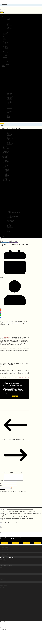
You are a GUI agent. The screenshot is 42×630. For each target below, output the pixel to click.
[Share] (14, 317)
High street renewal (9, 108)
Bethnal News (7, 242)
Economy (8, 133)
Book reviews (8, 117)
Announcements (9, 101)
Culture (3, 37)
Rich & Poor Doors (9, 28)
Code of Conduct (2, 583)
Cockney (6, 60)
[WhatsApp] (14, 315)
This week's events (9, 93)
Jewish (6, 160)
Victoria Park (5, 178)
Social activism (9, 224)
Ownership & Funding (2, 577)
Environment (8, 19)
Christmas (4, 34)
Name (1, 481)
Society (4, 38)
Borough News (11, 242)
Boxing (6, 50)
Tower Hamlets (16, 242)
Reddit (1, 570)
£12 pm (26, 542)
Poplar (4, 51)
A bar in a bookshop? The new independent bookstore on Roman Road (13, 439)
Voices (8, 228)
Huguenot (6, 49)
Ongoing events (9, 211)
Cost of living (8, 24)
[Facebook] (14, 311)
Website (1, 485)
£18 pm (37, 542)
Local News (6, 42)
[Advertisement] (14, 330)
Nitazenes (8, 142)
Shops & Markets (5, 32)
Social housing (7, 54)
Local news (6, 52)
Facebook (1, 567)
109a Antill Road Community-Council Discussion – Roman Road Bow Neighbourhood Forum (22, 526)
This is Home (8, 112)
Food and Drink (9, 215)
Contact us (1, 579)
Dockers (6, 55)
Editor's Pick (5, 33)
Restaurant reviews (6, 151)
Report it (3, 120)
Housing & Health (9, 18)
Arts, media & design (10, 219)
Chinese (6, 56)
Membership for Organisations (3, 559)
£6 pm (16, 542)
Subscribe (1, 11)
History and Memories (6, 155)
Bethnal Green (5, 46)
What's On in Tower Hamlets (5, 547)
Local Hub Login (4, 4)
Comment (2, 480)
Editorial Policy (2, 584)
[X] (14, 308)
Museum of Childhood (7, 337)
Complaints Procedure (2, 586)
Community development (10, 220)
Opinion (3, 65)
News (2, 16)
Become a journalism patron (3, 561)
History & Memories (9, 111)
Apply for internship (2, 578)
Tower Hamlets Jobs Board (5, 548)
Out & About (3, 30)
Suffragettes (7, 177)
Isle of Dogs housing (9, 27)
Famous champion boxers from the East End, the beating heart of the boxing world (20, 509)
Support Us (2, 12)
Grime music (6, 61)
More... (3, 107)
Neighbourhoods (4, 40)
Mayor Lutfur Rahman (9, 25)
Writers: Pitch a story (4, 555)
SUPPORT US (14, 396)
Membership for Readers (3, 560)
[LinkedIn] (14, 313)
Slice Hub (3, 66)
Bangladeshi (6, 45)
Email (1, 483)
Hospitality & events (9, 105)
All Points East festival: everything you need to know (15, 522)
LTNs (7, 137)
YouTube (1, 571)
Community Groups (9, 97)
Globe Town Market (6, 64)
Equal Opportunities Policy (3, 587)
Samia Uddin (2, 307)
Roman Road (5, 57)
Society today (8, 109)
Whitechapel (5, 41)
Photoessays (9, 229)
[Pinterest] (14, 312)
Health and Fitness (9, 98)
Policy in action (9, 110)
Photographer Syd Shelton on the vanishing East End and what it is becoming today (20, 518)
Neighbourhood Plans (9, 22)
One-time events (9, 210)
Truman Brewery (9, 141)
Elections (8, 23)
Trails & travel (5, 36)
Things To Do (5, 31)
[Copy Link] (14, 316)
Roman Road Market (6, 63)
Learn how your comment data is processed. (19, 491)
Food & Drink (5, 146)
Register (3, 1)
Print (2, 106)
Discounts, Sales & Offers (10, 102)
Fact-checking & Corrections (3, 585)
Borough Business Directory (5, 549)
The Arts (4, 39)
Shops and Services (9, 99)
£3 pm (5, 542)
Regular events (9, 94)
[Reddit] (14, 310)
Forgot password (4, 2)
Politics (8, 132)
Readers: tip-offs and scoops (5, 554)
